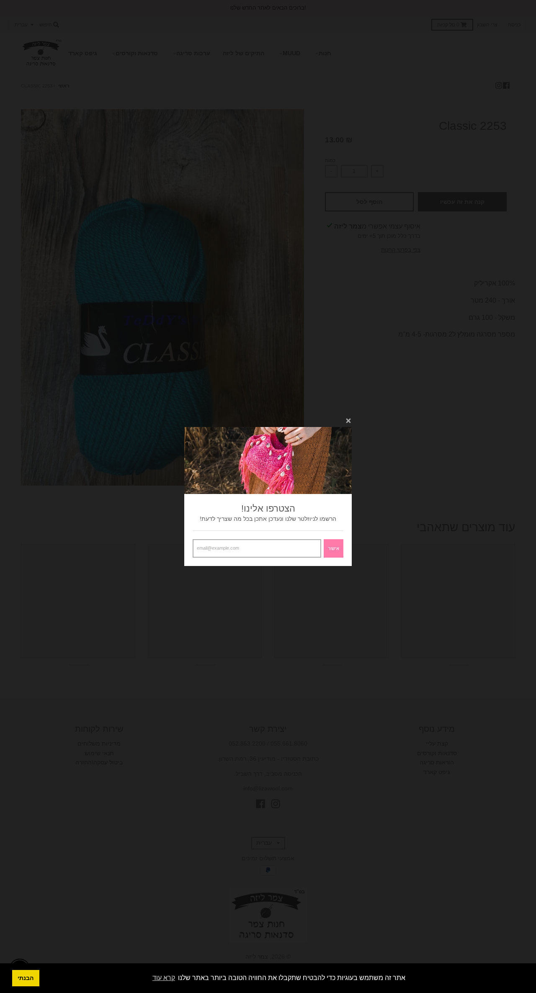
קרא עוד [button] (163, 977)
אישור (333, 548)
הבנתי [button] (26, 978)
